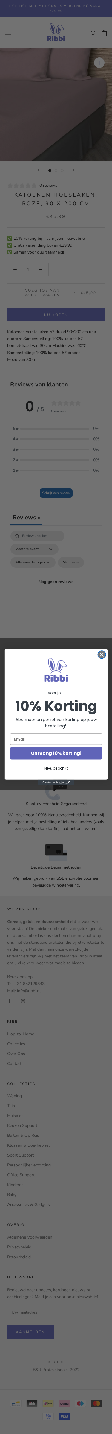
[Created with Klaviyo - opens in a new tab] (56, 782)
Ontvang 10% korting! (56, 753)
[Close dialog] (102, 655)
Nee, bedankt (56, 768)
